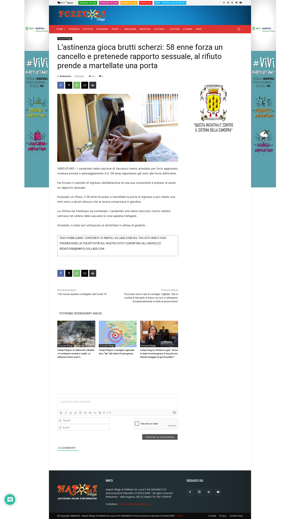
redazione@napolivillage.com (135, 504)
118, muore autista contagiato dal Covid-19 (82, 294)
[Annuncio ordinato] (80, 413)
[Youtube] (241, 3)
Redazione (65, 76)
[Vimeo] (236, 3)
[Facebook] (224, 3)
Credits (179, 515)
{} (104, 412)
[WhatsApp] (76, 85)
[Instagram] (228, 3)
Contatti (212, 515)
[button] (239, 29)
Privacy (222, 515)
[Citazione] (90, 413)
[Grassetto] (61, 413)
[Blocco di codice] (95, 413)
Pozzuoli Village (64, 38)
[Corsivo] (65, 413)
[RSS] (208, 492)
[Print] (92, 85)
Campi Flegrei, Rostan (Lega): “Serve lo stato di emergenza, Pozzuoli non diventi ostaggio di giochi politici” (159, 353)
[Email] (84, 85)
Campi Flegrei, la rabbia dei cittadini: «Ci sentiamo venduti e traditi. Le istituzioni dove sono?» (76, 353)
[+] (109, 412)
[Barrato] (75, 413)
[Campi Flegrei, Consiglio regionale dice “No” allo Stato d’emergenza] (118, 334)
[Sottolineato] (70, 413)
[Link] (99, 413)
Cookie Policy (236, 515)
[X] (232, 3)
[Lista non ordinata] (85, 413)
